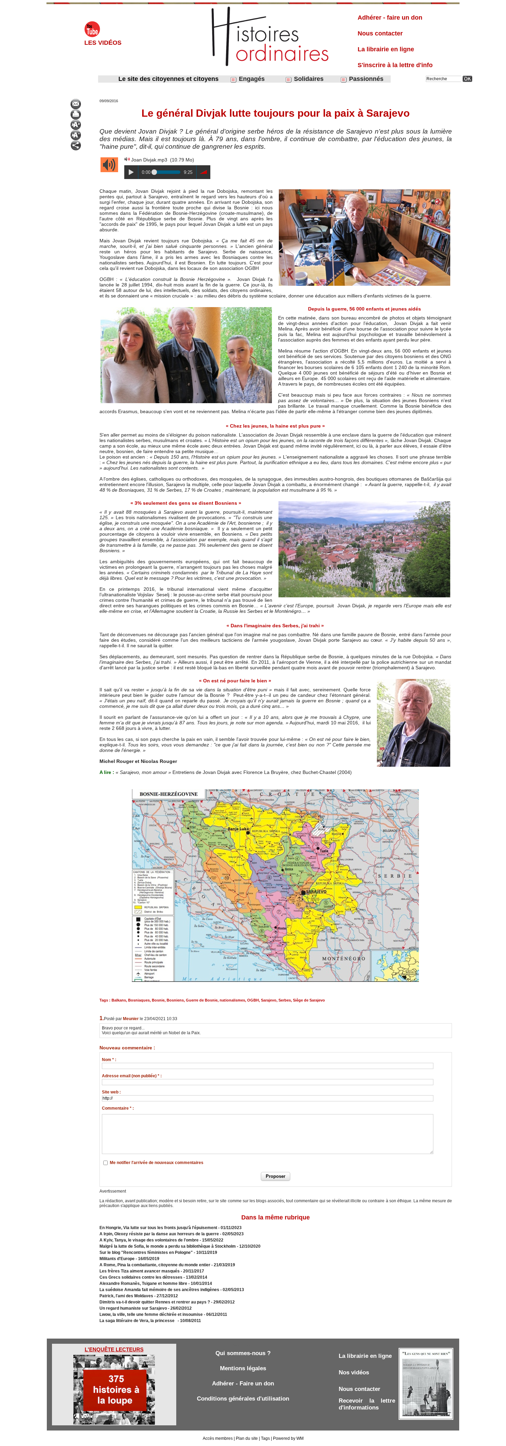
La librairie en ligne (386, 49)
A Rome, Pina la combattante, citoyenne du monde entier (154, 1264)
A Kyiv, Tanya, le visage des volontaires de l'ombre (149, 1240)
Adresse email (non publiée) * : (132, 1075)
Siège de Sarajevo (309, 1000)
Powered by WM (288, 1438)
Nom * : (109, 1059)
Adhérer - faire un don (390, 17)
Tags (265, 1438)
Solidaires (308, 78)
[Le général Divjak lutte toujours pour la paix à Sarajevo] (364, 190)
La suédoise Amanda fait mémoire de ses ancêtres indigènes (159, 1289)
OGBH (253, 1000)
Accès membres (218, 1438)
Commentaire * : (118, 1108)
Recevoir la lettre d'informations (367, 1404)
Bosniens (175, 1000)
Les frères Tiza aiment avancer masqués (139, 1271)
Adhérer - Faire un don (243, 1383)
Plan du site (247, 1438)
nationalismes (232, 1000)
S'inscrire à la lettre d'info (395, 65)
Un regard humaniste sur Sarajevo (133, 1308)
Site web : (111, 1092)
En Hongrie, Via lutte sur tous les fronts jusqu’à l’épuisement (158, 1227)
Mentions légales (243, 1368)
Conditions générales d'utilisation (243, 1398)
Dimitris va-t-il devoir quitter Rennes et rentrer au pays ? (154, 1302)
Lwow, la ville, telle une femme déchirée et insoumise (151, 1314)
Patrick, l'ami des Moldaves (126, 1295)
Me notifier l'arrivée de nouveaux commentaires (156, 1162)
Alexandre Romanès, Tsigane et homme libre (143, 1283)
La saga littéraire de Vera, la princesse (138, 1320)
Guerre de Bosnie (202, 1000)
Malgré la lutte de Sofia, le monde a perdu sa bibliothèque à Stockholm (167, 1246)
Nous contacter (380, 33)
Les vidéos (103, 42)
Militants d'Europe (117, 1258)
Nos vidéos (354, 1372)
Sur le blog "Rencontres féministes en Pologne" (146, 1252)
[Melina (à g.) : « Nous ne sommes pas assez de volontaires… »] (186, 308)
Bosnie (158, 1000)
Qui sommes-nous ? (243, 1353)
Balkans (119, 1000)
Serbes (284, 1000)
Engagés (251, 78)
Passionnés (365, 78)
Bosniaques (139, 1000)
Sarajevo (268, 1000)
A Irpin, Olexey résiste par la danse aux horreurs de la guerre (159, 1234)
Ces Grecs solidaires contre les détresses (140, 1277)
